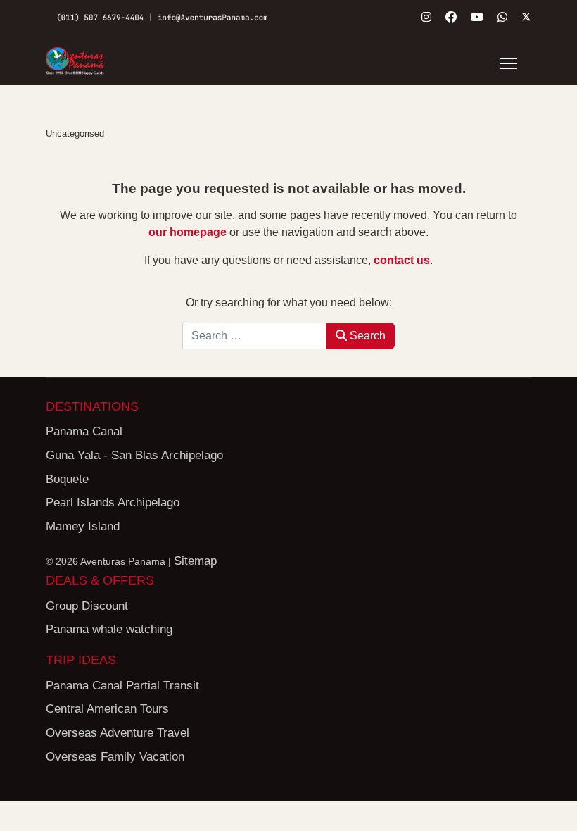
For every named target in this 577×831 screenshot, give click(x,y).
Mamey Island (83, 526)
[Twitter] (526, 17)
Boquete (67, 479)
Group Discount (87, 606)
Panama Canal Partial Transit (122, 685)
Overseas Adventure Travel (117, 732)
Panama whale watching (109, 629)
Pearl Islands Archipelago (112, 502)
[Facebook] (451, 17)
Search (366, 336)
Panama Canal (84, 431)
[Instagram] (426, 17)
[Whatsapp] (502, 17)
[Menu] (508, 63)
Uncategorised (75, 133)
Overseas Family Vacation (115, 756)
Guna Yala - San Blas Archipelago (134, 455)
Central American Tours (107, 709)
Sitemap (195, 561)
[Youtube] (477, 17)
